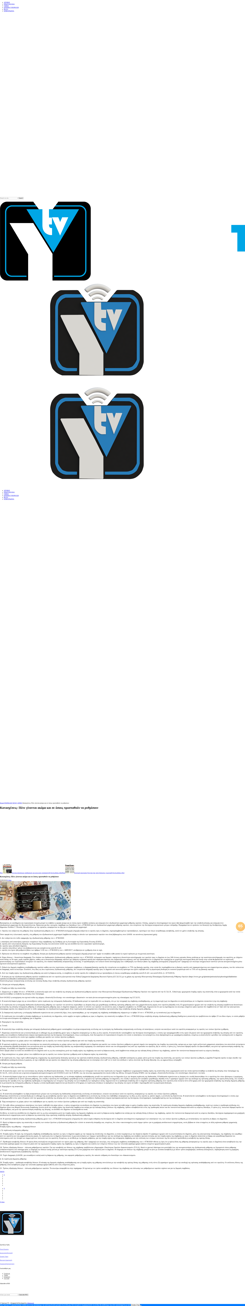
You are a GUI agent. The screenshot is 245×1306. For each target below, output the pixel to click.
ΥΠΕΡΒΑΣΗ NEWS (10, 803)
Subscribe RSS (23, 1294)
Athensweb (30, 1303)
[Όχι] (141, 1305)
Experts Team (4, 1256)
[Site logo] (92, 383)
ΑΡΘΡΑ (19, 803)
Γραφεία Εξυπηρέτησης (7, 1264)
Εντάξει (134, 1305)
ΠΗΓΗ (2, 1171)
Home (2, 803)
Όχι (138, 1305)
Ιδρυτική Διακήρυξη (6, 1260)
